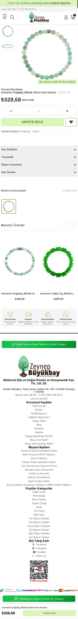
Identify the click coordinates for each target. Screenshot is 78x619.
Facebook (41, 544)
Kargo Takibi (39, 421)
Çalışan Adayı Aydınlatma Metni (39, 462)
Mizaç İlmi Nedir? (39, 440)
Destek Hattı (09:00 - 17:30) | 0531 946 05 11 (19, 9)
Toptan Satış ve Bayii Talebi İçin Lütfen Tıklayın (40, 344)
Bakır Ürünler (39, 499)
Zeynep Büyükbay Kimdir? (39, 436)
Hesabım (39, 428)
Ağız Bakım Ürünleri (39, 533)
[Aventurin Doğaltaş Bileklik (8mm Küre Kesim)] (8, 206)
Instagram (41, 548)
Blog (39, 424)
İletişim (39, 409)
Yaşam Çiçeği (39, 503)
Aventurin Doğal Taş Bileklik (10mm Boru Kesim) (58, 293)
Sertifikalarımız (39, 413)
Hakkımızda (39, 406)
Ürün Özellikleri (9, 149)
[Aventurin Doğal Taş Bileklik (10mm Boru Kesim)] (58, 262)
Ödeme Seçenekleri (11, 164)
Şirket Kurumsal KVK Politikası (39, 454)
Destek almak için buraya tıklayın (66, 323)
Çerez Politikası (39, 458)
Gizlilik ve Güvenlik (39, 473)
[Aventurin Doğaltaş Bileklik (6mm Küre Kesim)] (19, 262)
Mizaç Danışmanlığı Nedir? (39, 443)
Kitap (39, 507)
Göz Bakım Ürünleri (39, 522)
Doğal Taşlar (39, 492)
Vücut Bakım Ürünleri (39, 526)
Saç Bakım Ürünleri (39, 537)
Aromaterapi (39, 495)
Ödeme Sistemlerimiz (39, 477)
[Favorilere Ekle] (71, 122)
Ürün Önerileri (8, 172)
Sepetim (39, 432)
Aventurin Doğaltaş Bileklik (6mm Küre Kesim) (19, 293)
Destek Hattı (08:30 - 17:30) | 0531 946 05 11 (39, 395)
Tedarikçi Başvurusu (39, 417)
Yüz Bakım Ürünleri (39, 518)
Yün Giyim (39, 511)
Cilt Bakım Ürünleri (39, 530)
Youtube (41, 552)
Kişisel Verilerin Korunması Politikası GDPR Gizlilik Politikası (39, 485)
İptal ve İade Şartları (39, 481)
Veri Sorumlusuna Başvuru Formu (39, 466)
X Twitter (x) (39, 556)
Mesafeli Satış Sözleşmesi (39, 469)
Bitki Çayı (39, 514)
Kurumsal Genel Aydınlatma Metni (39, 450)
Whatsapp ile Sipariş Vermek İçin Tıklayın (41, 599)
